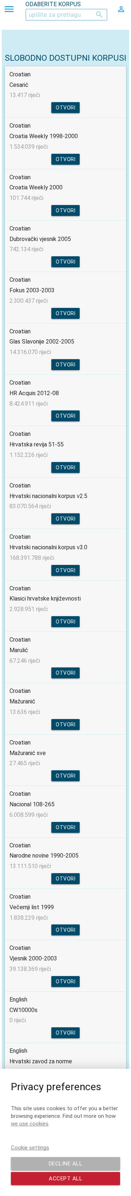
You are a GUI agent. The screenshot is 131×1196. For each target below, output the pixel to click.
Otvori (65, 108)
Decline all (66, 1163)
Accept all (65, 1178)
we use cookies (29, 1123)
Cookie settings (30, 1147)
